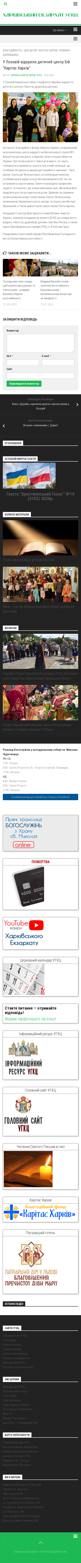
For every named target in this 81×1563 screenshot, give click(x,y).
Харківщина (10, 54)
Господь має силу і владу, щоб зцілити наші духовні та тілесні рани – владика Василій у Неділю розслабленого (19, 290)
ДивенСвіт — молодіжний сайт (20, 1422)
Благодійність (12, 50)
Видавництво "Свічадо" (16, 1460)
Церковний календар (15, 1353)
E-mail (46, 356)
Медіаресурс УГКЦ (14, 1387)
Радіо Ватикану (11, 1400)
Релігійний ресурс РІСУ (16, 1442)
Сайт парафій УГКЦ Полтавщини (21, 1516)
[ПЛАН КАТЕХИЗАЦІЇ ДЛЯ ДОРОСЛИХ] (40, 537)
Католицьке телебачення (17, 1409)
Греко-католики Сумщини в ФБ (20, 1520)
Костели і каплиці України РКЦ (20, 1447)
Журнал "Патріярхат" (15, 1418)
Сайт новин (9, 1340)
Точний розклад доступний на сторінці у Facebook (40, 797)
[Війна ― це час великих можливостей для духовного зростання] (40, 584)
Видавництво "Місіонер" (17, 1465)
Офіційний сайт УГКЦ (15, 1335)
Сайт (9, 369)
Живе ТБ (8, 1413)
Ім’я (10, 356)
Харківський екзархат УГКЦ (26, 75)
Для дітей (30, 50)
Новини (64, 50)
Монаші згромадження (16, 1358)
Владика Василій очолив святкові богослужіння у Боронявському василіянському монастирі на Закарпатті (56, 290)
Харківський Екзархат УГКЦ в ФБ (22, 1484)
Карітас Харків (48, 50)
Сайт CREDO (10, 1396)
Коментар (13, 330)
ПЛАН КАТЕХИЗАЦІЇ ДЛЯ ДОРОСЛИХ (29, 560)
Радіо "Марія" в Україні (16, 1404)
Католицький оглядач (15, 1391)
